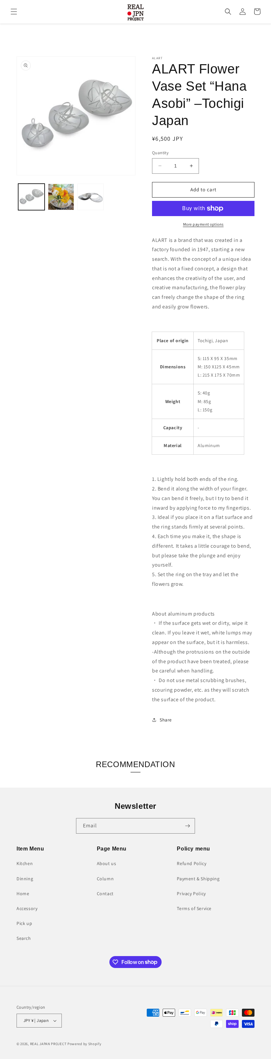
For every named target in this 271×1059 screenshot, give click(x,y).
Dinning (25, 879)
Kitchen (25, 863)
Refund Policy (191, 863)
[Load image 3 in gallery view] (90, 197)
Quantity (160, 153)
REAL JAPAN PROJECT (48, 1043)
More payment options (203, 224)
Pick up (24, 923)
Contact (105, 894)
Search (24, 938)
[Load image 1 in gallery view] (31, 197)
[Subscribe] (187, 826)
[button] (14, 11)
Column (105, 879)
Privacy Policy (191, 894)
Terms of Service (194, 908)
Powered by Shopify (84, 1043)
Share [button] (166, 720)
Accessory (27, 908)
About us (106, 863)
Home (23, 894)
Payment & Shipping (198, 879)
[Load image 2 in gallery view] (61, 197)
